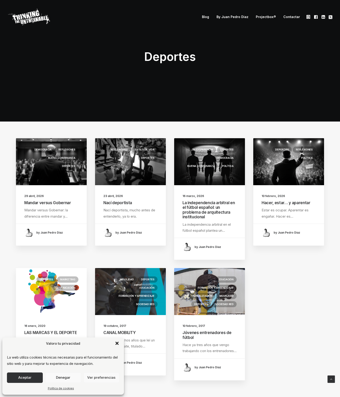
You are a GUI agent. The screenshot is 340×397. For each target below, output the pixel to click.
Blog (205, 17)
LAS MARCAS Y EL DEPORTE (50, 332)
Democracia (43, 149)
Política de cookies (61, 388)
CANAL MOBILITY (119, 332)
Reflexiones (67, 149)
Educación (147, 287)
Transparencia (202, 149)
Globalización (202, 295)
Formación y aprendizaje (137, 295)
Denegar (63, 377)
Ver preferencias (101, 377)
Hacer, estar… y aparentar (286, 202)
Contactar (291, 17)
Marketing (67, 279)
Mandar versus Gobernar (47, 202)
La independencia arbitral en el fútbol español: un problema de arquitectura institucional (208, 209)
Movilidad (127, 279)
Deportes (68, 166)
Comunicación (65, 287)
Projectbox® (266, 17)
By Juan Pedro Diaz (232, 17)
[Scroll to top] (331, 379)
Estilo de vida (145, 149)
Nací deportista (117, 202)
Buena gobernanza (61, 157)
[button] (117, 343)
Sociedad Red (145, 304)
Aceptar (24, 377)
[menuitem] (205, 17)
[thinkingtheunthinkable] (29, 16)
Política (228, 166)
